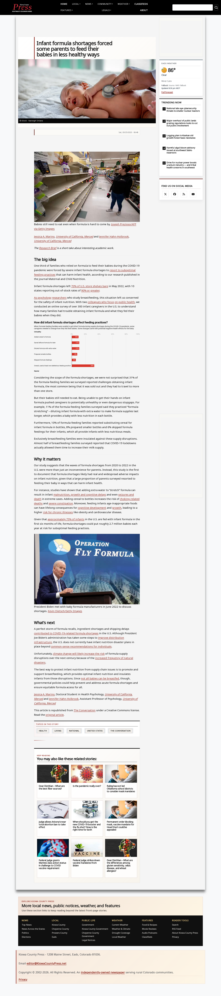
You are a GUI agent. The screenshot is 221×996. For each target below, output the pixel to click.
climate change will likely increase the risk (79, 653)
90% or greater (90, 290)
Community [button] (104, 3)
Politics (25, 932)
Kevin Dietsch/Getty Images (65, 611)
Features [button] (65, 10)
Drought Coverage (121, 932)
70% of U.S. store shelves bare (89, 286)
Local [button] (75, 3)
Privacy (175, 936)
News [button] (88, 3)
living (57, 731)
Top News (27, 924)
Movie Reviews (149, 928)
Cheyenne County (60, 928)
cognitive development (92, 507)
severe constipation (61, 503)
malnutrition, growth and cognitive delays (79, 494)
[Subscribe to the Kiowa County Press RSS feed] (184, 194)
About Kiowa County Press (185, 932)
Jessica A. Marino (44, 236)
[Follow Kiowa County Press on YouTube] (193, 194)
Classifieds (141, 3)
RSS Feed (176, 928)
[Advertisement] (181, 307)
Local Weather (119, 936)
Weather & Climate (121, 928)
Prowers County (59, 932)
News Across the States (33, 928)
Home (63, 3)
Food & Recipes (149, 924)
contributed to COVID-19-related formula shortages (66, 633)
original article (55, 714)
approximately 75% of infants (66, 519)
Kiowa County (58, 924)
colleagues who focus (101, 302)
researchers (59, 297)
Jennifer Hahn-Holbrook (114, 236)
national (74, 731)
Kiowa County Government (95, 928)
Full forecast (167, 92)
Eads (54, 936)
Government (88, 924)
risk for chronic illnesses (58, 512)
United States (95, 731)
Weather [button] (123, 3)
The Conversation (85, 710)
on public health (125, 302)
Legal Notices (88, 940)
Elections (26, 936)
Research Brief (47, 248)
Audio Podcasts (149, 932)
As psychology (42, 297)
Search (175, 924)
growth (116, 507)
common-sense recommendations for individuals (81, 646)
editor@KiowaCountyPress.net (46, 963)
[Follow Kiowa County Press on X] (165, 194)
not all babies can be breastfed (100, 678)
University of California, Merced (74, 236)
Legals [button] (106, 10)
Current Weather (120, 924)
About (144, 10)
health (43, 731)
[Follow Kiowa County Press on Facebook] (175, 194)
